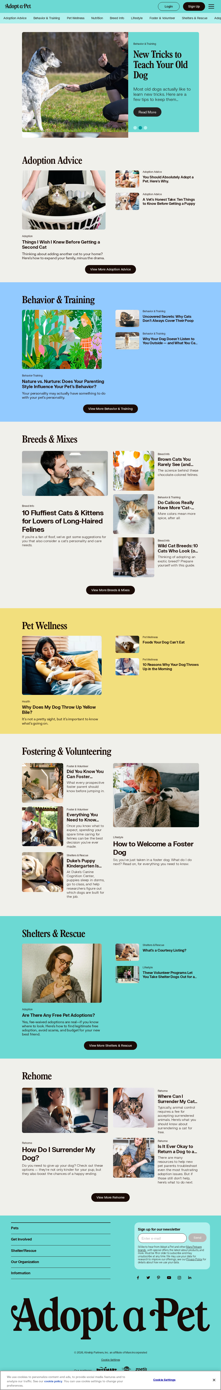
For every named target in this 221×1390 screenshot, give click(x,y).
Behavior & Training (46, 18)
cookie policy (53, 1381)
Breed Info (117, 18)
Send (197, 1237)
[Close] (214, 1380)
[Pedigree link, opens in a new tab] (126, 1369)
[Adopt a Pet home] (18, 6)
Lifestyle (137, 18)
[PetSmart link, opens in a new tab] (106, 1369)
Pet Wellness (75, 18)
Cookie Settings (110, 1359)
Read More (147, 107)
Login (169, 6)
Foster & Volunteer (162, 18)
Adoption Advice (15, 18)
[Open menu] (211, 6)
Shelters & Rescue (194, 18)
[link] (194, 1259)
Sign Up (194, 6)
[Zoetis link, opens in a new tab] (141, 1369)
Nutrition (97, 18)
